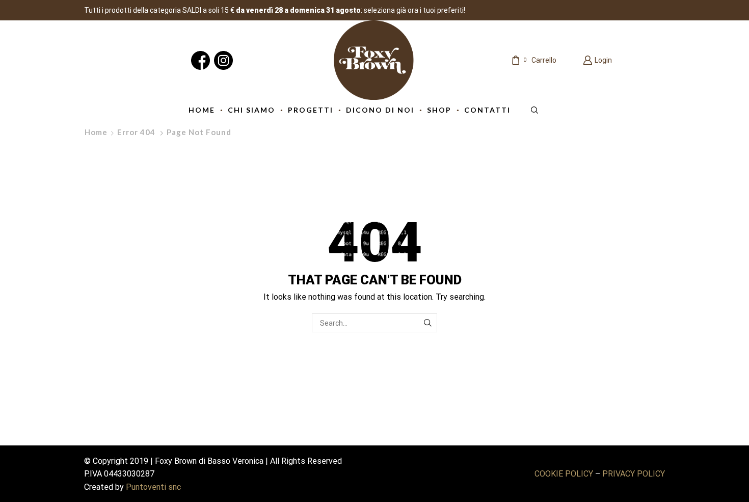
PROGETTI (310, 109)
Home (96, 132)
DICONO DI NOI (380, 109)
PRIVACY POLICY (633, 474)
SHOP (439, 109)
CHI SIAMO (251, 109)
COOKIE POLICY (563, 474)
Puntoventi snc (153, 487)
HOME (202, 109)
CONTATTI (487, 109)
